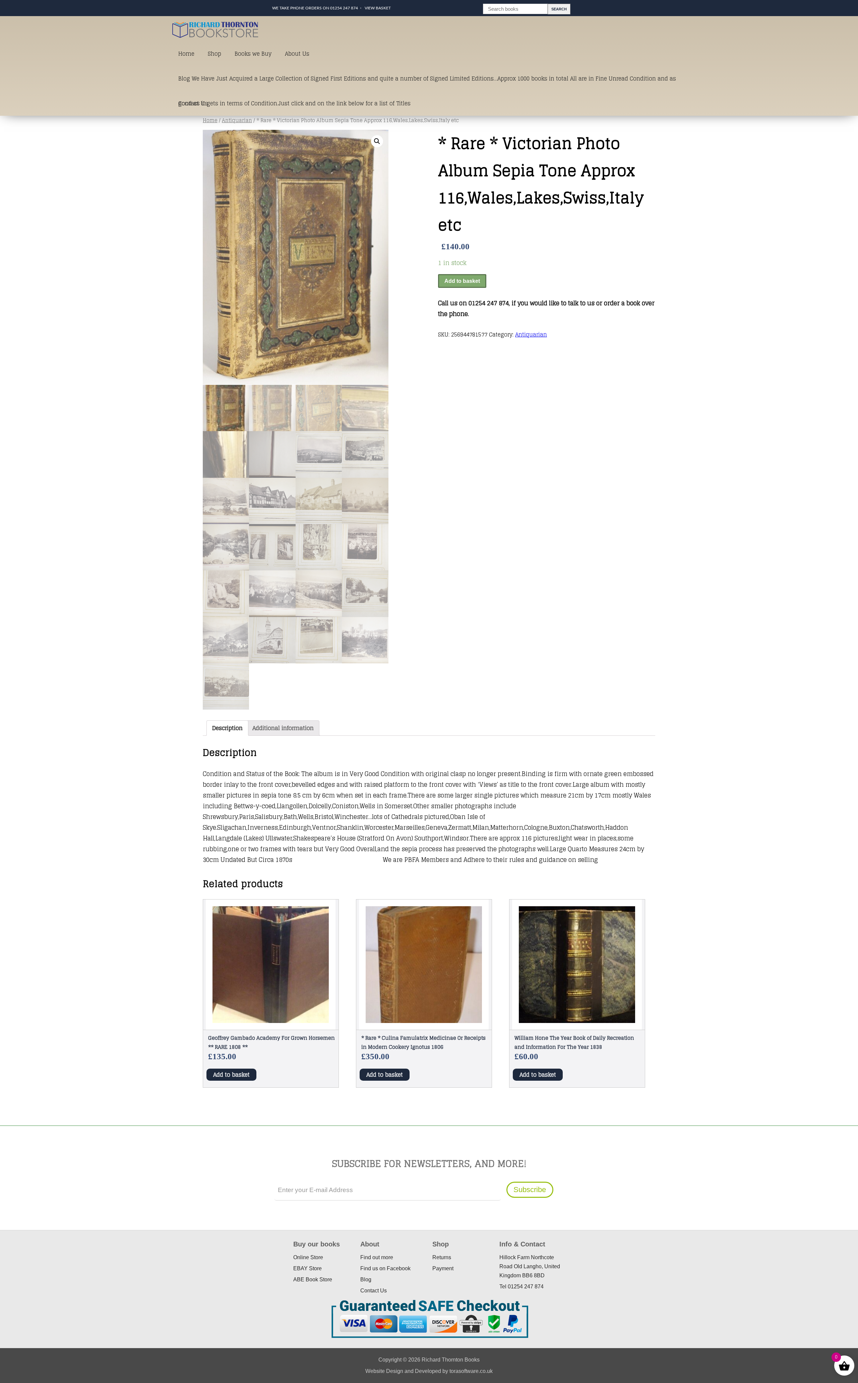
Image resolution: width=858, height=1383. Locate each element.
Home (186, 53)
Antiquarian (237, 120)
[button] (377, 141)
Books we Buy (253, 53)
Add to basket (462, 281)
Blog (365, 1279)
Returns (441, 1257)
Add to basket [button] (231, 1074)
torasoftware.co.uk (471, 1371)
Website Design (384, 1371)
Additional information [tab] (283, 728)
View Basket (378, 8)
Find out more (376, 1257)
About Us (297, 53)
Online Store (308, 1257)
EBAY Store (307, 1268)
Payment (442, 1268)
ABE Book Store (312, 1279)
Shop (214, 53)
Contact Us (193, 103)
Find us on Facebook (385, 1268)
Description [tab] (227, 728)
